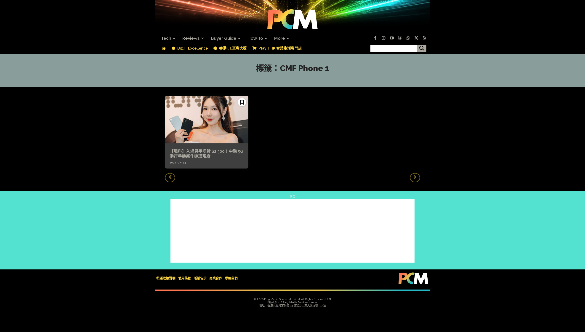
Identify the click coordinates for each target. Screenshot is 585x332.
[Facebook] (375, 38)
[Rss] (424, 38)
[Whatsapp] (408, 38)
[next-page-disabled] (415, 177)
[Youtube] (392, 38)
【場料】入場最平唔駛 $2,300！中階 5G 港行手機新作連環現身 (206, 154)
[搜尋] (421, 48)
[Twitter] (416, 38)
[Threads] (400, 38)
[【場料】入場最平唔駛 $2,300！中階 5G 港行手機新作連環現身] (206, 119)
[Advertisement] (292, 231)
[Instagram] (383, 38)
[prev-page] (170, 177)
